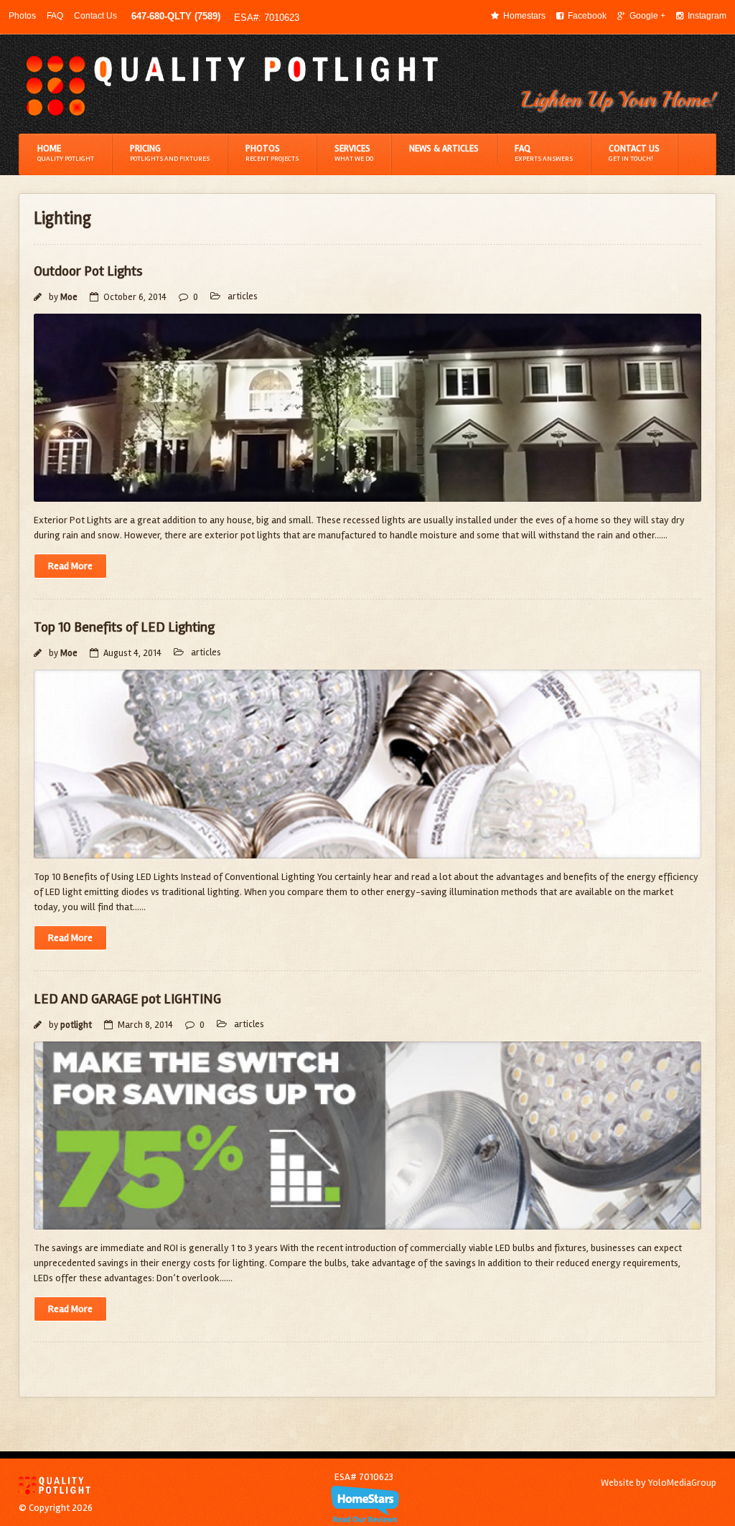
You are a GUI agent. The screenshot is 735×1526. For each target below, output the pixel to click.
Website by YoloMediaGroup (658, 1482)
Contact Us (95, 16)
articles (243, 296)
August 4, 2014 (132, 653)
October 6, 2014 (135, 297)
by (62, 297)
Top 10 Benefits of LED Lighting (124, 627)
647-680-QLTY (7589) (175, 16)
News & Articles (444, 148)
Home (65, 153)
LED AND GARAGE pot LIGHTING (127, 999)
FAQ (55, 16)
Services (353, 153)
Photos (22, 16)
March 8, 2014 (145, 1025)
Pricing (170, 153)
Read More (70, 566)
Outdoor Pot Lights (88, 271)
